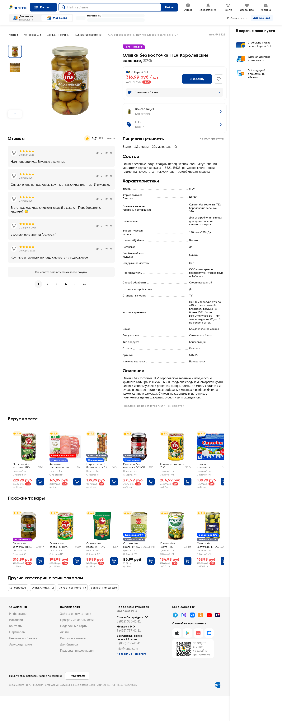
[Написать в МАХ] (184, 615)
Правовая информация (77, 650)
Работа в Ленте (237, 18)
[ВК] (192, 615)
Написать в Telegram (131, 653)
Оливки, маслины (58, 34)
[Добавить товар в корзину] (40, 481)
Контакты (15, 626)
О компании (18, 607)
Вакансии (16, 620)
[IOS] (176, 633)
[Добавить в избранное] (218, 79)
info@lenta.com (127, 648)
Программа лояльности (77, 620)
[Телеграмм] (175, 615)
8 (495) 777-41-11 (129, 630)
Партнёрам (17, 632)
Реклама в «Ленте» (23, 638)
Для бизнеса (261, 18)
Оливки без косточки (88, 34)
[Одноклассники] (201, 615)
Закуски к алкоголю (104, 587)
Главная (13, 34)
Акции (64, 632)
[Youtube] (209, 615)
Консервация (32, 34)
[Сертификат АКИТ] (217, 685)
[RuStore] (209, 633)
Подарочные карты (73, 626)
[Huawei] (198, 633)
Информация (18, 613)
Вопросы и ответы (73, 638)
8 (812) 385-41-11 (129, 621)
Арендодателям (20, 644)
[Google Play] (187, 633)
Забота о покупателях (75, 613)
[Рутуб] (217, 615)
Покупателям (70, 607)
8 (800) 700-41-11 (129, 643)
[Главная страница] (18, 7)
